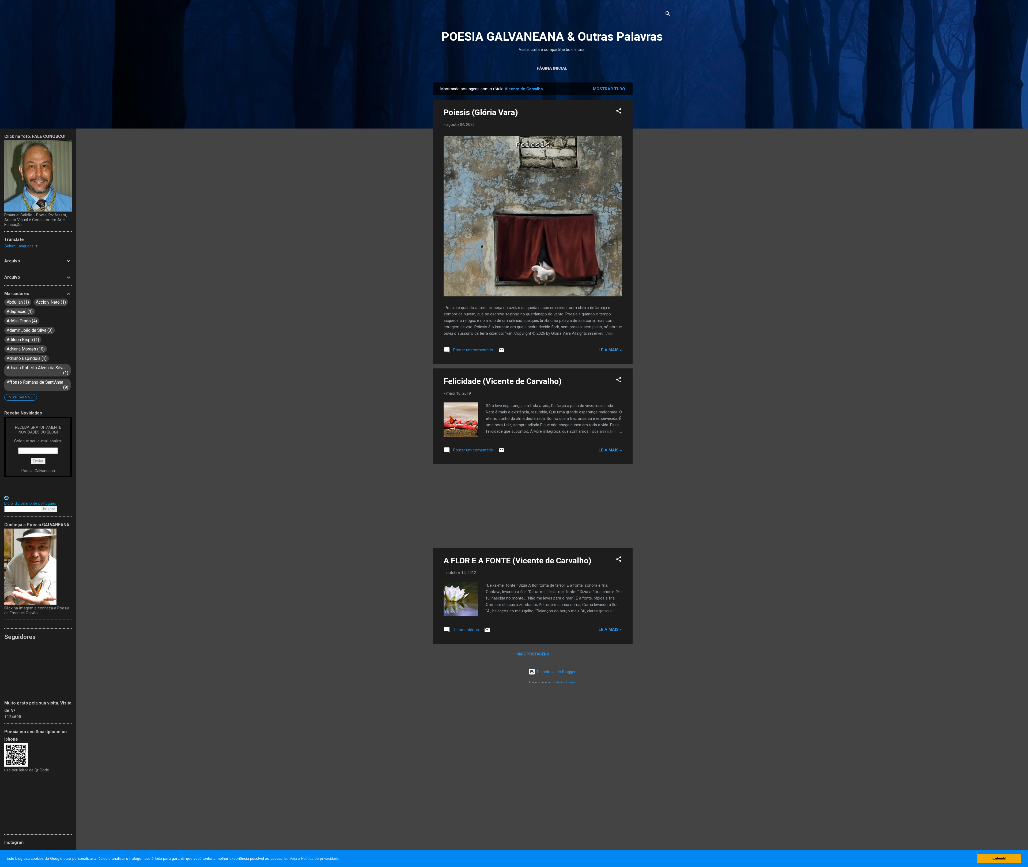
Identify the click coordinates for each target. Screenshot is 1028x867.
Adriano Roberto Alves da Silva (37, 370)
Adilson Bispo (22, 339)
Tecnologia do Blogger (555, 671)
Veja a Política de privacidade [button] (314, 858)
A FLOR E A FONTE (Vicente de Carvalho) (517, 560)
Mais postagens (532, 654)
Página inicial (552, 68)
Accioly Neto (50, 302)
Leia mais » (610, 350)
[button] (618, 112)
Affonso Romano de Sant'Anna (37, 385)
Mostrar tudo (609, 88)
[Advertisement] (654, 162)
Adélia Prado (21, 320)
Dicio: (30, 503)
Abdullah (17, 302)
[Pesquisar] (668, 14)
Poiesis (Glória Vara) (481, 112)
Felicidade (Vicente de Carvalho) (503, 381)
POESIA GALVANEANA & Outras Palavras (552, 36)
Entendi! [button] (999, 858)
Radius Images (565, 682)
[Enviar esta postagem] (501, 351)
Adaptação (19, 311)
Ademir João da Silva (29, 330)
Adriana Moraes (25, 349)
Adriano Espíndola (26, 358)
